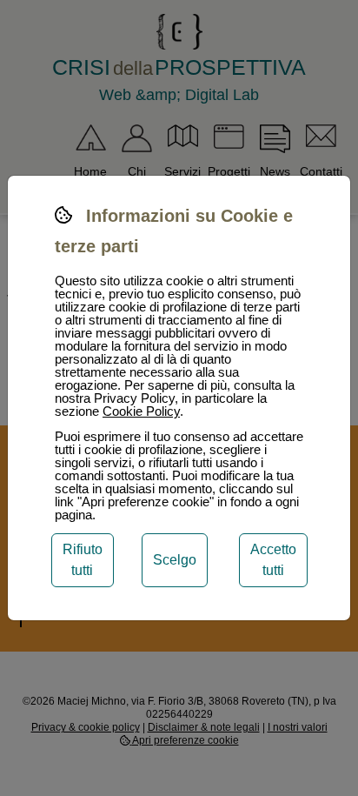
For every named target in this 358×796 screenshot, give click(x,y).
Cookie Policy (141, 411)
